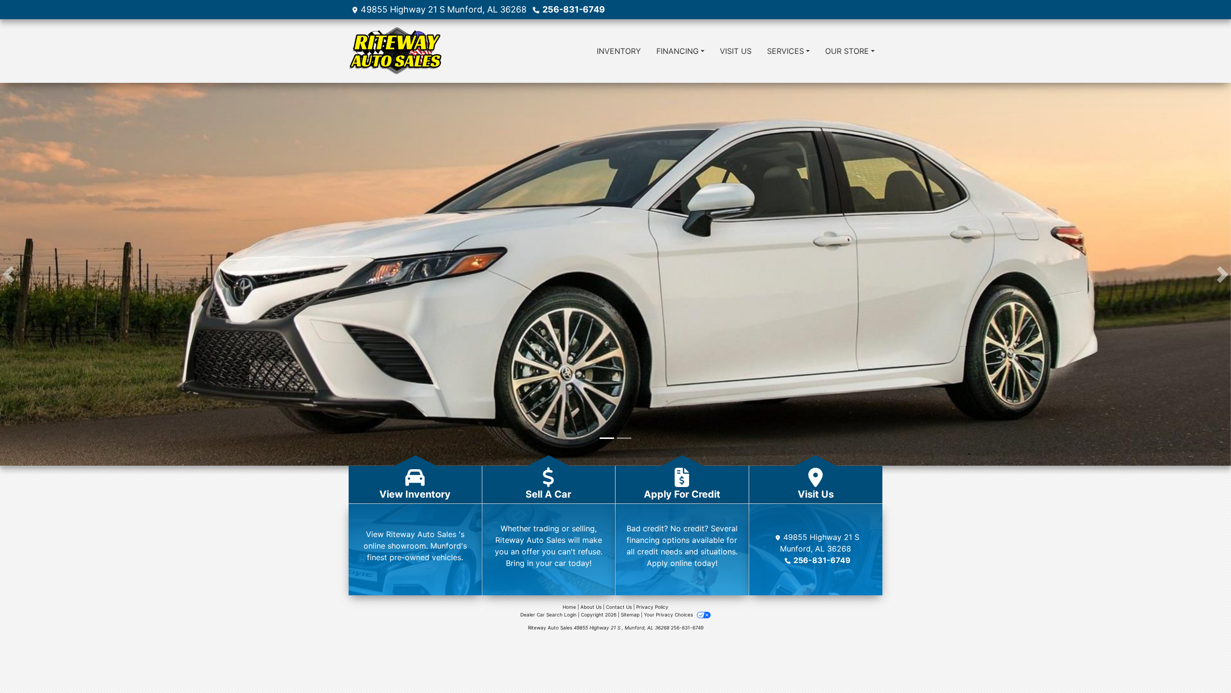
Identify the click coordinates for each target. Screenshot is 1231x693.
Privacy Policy (652, 609)
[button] (8, 275)
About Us (591, 609)
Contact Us (619, 609)
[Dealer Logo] (395, 51)
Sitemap (630, 616)
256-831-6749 (573, 9)
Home (569, 609)
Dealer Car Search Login (548, 616)
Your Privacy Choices (669, 616)
